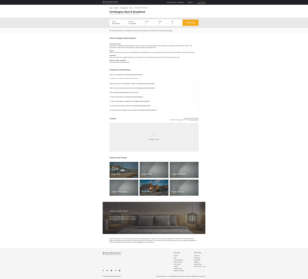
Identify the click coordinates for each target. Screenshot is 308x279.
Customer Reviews (178, 260)
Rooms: (147, 21)
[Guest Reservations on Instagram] (112, 270)
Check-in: (114, 21)
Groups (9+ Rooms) (172, 2)
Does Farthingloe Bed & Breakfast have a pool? (124, 92)
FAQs (175, 258)
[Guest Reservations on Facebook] (104, 270)
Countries (116, 8)
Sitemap (176, 266)
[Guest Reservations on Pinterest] (116, 270)
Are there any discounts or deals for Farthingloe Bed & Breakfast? (130, 106)
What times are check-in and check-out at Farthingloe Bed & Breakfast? (132, 88)
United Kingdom (124, 8)
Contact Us (197, 255)
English (190, 2)
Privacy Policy (177, 264)
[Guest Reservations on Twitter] (107, 270)
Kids (173, 21)
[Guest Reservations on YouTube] (119, 270)
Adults (160, 21)
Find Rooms (190, 23)
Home (110, 8)
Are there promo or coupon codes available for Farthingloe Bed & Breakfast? (133, 110)
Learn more (169, 31)
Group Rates (197, 260)
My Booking (181, 2)
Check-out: (131, 21)
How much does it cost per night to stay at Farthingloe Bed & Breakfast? (132, 84)
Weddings (196, 262)
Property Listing (178, 268)
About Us (176, 255)
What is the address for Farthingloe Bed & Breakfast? (126, 75)
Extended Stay (197, 264)
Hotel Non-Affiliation (179, 270)
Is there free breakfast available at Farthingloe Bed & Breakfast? (130, 101)
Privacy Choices (198, 266)
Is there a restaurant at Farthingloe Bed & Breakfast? (126, 97)
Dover (131, 8)
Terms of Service (178, 262)
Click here (139, 242)
